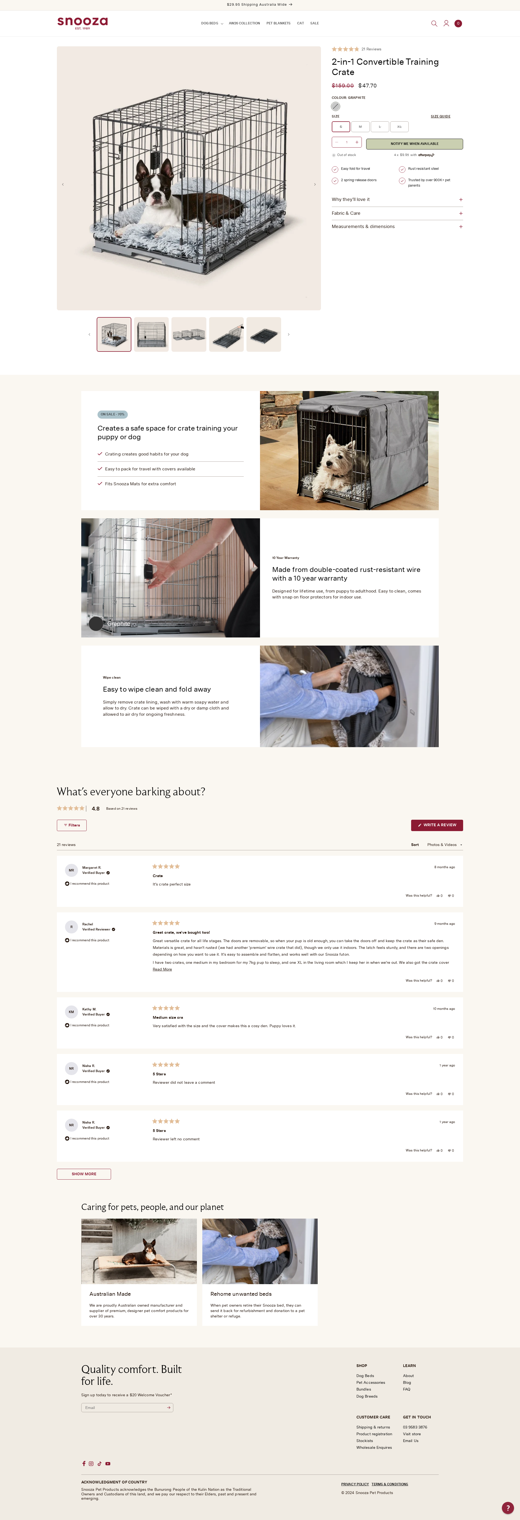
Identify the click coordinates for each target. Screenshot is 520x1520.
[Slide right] (315, 184)
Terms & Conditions (390, 1484)
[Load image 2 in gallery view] (151, 334)
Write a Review (442, 827)
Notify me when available (414, 143)
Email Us (410, 1441)
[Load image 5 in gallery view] (263, 334)
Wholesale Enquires (374, 1448)
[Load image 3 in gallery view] (188, 334)
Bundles (363, 1389)
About (408, 1376)
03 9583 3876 (415, 1427)
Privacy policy (355, 1484)
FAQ (406, 1389)
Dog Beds (365, 1376)
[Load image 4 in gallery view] (226, 334)
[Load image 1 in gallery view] (114, 334)
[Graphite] (335, 106)
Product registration (374, 1434)
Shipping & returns (373, 1427)
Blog (407, 1383)
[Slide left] (63, 184)
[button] (212, 23)
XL (403, 128)
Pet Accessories (370, 1383)
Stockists (364, 1441)
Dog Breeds (367, 1396)
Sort (415, 845)
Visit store (412, 1434)
